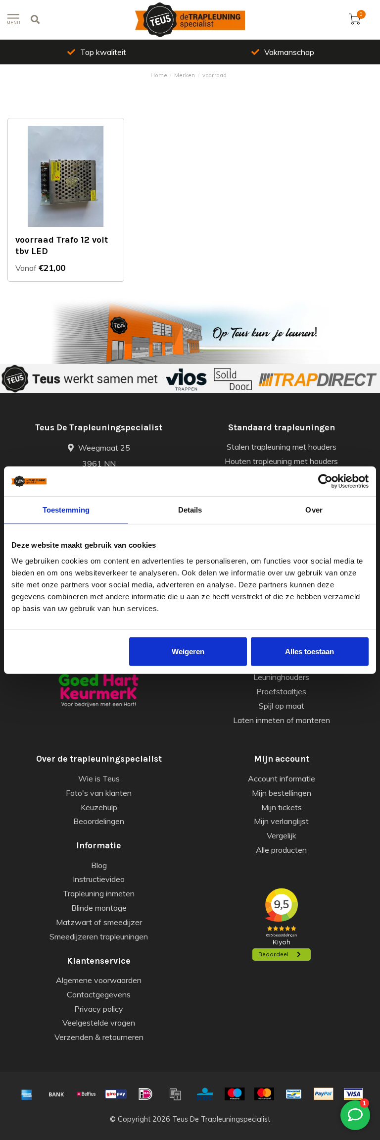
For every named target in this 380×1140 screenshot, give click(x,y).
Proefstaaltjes (281, 691)
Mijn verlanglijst (281, 821)
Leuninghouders (281, 677)
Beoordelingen (98, 821)
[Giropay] (115, 1094)
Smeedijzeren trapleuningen (98, 936)
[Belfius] (86, 1094)
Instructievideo (99, 879)
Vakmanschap (289, 52)
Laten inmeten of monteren (281, 720)
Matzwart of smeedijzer (99, 922)
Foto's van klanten (99, 793)
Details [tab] (190, 510)
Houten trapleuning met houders (281, 461)
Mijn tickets (281, 807)
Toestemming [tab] (66, 510)
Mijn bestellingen (281, 793)
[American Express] (26, 1094)
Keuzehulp (99, 807)
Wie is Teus (99, 778)
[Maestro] (234, 1094)
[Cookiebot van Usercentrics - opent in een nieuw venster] (325, 481)
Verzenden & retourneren (98, 1037)
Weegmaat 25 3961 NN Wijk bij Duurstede (98, 463)
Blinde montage (99, 908)
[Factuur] (175, 1094)
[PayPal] (323, 1094)
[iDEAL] (145, 1094)
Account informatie (281, 778)
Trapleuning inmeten (99, 893)
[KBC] (204, 1094)
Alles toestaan (309, 651)
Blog (99, 865)
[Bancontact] (294, 1094)
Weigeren (188, 651)
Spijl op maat (281, 706)
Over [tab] (313, 510)
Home (158, 75)
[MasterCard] (264, 1094)
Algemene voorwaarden (99, 980)
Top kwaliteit (103, 52)
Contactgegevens (99, 994)
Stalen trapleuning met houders (281, 447)
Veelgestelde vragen (98, 1023)
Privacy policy (98, 1009)
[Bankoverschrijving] (56, 1094)
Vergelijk (281, 835)
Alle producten (281, 850)
